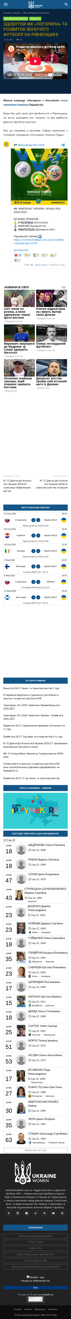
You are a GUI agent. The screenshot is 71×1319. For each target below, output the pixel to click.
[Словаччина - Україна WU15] (35, 520)
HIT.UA (31, 1298)
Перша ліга (35, 18)
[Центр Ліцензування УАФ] (35, 1254)
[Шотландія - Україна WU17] (35, 597)
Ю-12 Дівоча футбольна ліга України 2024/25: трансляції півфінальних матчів (17, 486)
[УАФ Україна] (35, 1236)
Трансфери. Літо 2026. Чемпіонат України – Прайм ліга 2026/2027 (33, 717)
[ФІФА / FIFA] (35, 1248)
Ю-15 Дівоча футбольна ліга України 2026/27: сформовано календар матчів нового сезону (35, 745)
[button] (5, 4)
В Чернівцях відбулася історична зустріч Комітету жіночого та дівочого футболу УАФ (31, 697)
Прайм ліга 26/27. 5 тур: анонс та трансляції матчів (31, 778)
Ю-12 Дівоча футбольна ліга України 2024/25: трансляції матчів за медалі (52, 484)
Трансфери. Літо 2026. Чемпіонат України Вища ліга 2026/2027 (31, 707)
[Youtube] (53, 1213)
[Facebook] (16, 86)
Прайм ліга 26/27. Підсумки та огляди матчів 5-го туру (33, 736)
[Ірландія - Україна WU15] (35, 551)
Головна (18, 1309)
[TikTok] (35, 1213)
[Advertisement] (35, 432)
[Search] (66, 4)
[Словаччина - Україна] (35, 582)
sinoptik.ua (47, 1294)
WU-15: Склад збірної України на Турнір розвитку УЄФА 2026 (33, 755)
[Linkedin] (54, 86)
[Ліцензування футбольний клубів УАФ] (35, 1267)
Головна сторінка (11, 12)
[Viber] (39, 86)
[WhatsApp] (47, 86)
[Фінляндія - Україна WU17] (35, 566)
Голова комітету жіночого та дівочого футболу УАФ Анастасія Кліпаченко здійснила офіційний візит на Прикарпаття (31, 767)
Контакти (52, 1309)
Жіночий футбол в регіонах (36, 12)
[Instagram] (17, 1213)
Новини (28, 1309)
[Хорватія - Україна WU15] (35, 535)
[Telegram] (24, 86)
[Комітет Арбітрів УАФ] (35, 1260)
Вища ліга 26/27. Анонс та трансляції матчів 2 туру (31, 688)
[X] (31, 86)
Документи (40, 1309)
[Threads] (62, 1213)
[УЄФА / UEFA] (35, 1242)
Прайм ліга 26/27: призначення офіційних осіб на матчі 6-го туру (34, 727)
